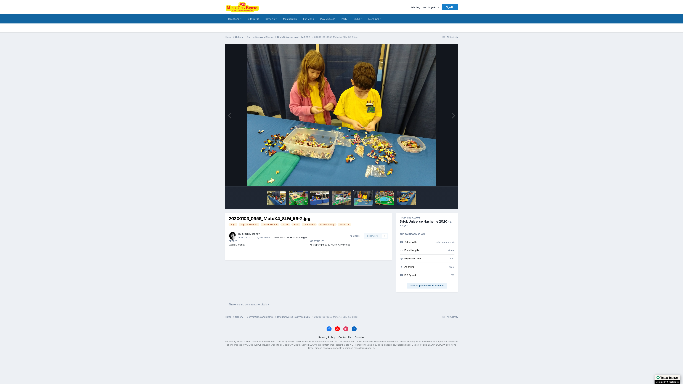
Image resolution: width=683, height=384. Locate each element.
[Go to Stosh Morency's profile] (232, 236)
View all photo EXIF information (427, 285)
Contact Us (344, 337)
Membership (290, 18)
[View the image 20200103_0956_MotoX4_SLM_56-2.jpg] (363, 198)
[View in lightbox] (341, 115)
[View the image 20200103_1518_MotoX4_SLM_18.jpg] (276, 198)
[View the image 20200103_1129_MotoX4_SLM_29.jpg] (298, 198)
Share (356, 235)
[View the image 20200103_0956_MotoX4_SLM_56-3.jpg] (341, 198)
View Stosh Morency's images (290, 237)
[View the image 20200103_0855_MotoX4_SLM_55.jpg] (406, 198)
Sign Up (450, 7)
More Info (374, 18)
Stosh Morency (251, 233)
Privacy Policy (327, 337)
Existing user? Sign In (424, 7)
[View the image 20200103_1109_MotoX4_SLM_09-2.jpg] (319, 198)
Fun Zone (308, 18)
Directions (234, 18)
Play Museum (327, 18)
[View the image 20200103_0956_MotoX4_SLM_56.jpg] (384, 198)
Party (344, 18)
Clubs (357, 18)
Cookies (359, 337)
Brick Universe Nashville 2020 (424, 221)
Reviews (271, 18)
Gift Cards (253, 18)
